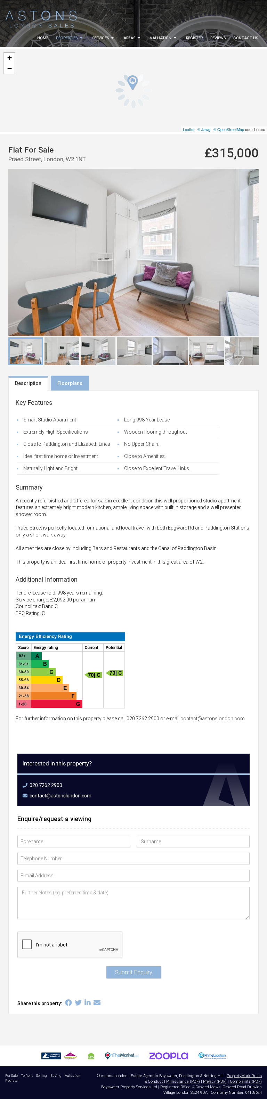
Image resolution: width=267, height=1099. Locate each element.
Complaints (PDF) (246, 1081)
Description (28, 383)
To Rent (27, 1075)
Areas (129, 38)
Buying (56, 1075)
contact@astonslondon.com (212, 718)
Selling (41, 1075)
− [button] (9, 68)
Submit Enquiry (133, 972)
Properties (67, 38)
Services (101, 38)
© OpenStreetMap (228, 129)
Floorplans (69, 383)
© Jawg (203, 129)
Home (42, 38)
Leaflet (188, 129)
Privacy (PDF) (215, 1081)
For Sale (11, 1075)
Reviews (218, 38)
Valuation (161, 38)
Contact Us (245, 38)
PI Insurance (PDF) (183, 1081)
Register (194, 38)
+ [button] (9, 58)
